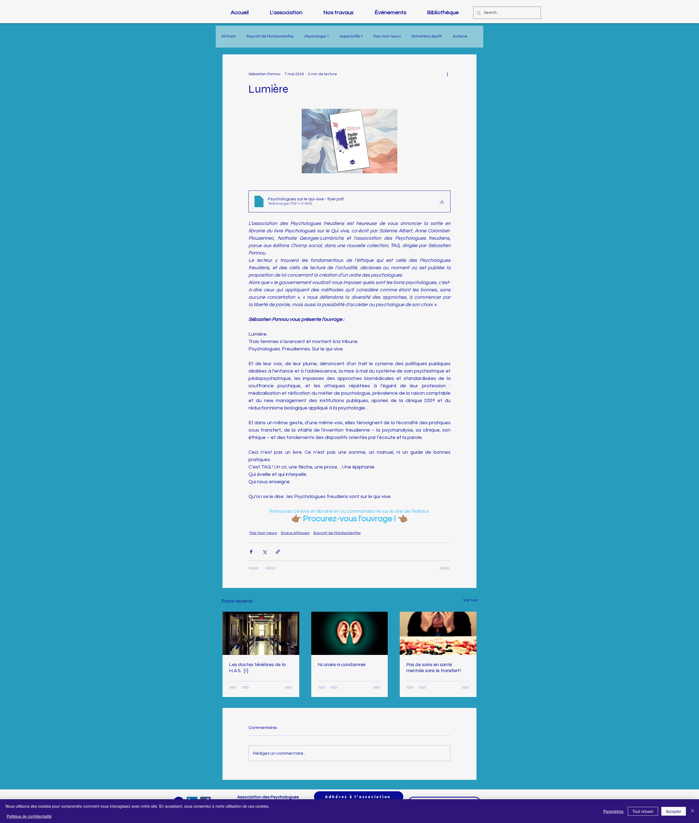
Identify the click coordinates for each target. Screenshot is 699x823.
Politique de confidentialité (29, 816)
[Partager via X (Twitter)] (264, 551)
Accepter (673, 811)
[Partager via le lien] (277, 551)
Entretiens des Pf (427, 36)
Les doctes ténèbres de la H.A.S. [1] (257, 667)
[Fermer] (692, 811)
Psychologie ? (317, 36)
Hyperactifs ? (351, 36)
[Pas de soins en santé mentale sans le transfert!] (438, 633)
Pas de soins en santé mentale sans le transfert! (433, 667)
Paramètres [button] (613, 811)
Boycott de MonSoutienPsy (270, 36)
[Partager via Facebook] (251, 551)
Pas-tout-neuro (387, 36)
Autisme (460, 36)
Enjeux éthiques (295, 533)
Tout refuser (642, 811)
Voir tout (470, 600)
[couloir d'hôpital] (261, 633)
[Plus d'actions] (447, 74)
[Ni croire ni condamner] (349, 633)
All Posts (228, 36)
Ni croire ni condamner (342, 664)
